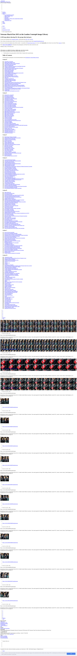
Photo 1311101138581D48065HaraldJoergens (10, 542)
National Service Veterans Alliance (10, 139)
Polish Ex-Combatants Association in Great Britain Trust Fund (15, 66)
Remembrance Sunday (4, 623)
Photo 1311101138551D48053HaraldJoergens (10, 465)
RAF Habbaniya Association (9, 244)
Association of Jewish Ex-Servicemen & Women (13, 83)
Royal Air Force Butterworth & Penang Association (13, 248)
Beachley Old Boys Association (10, 203)
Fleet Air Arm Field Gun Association (11, 104)
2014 (28, 39)
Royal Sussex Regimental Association (11, 187)
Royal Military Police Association (10, 222)
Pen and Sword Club (8, 154)
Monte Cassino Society (8, 141)
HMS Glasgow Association (9, 114)
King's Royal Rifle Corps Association (11, 169)
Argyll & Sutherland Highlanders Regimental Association (14, 178)
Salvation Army (7, 262)
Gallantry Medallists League (9, 142)
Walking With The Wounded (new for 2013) (12, 90)
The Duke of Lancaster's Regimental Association (13, 160)
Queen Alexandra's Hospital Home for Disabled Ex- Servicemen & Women (17, 88)
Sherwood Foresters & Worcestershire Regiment (13, 163)
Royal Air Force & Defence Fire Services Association (13, 245)
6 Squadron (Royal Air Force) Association (12, 242)
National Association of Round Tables (11, 292)
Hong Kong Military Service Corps (10, 69)
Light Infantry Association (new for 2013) (11, 170)
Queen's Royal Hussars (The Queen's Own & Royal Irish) (14, 195)
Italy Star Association (8, 140)
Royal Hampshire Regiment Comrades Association (13, 188)
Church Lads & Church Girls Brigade (11, 305)
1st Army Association (8, 151)
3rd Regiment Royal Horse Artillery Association (12, 208)
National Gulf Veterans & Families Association (12, 144)
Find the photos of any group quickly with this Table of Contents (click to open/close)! (18, 53)
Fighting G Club (7, 283)
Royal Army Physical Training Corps (11, 227)
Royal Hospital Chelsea (8, 87)
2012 (32, 39)
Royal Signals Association (9, 214)
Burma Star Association (8, 146)
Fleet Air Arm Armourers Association (11, 101)
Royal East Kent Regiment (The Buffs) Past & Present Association (16, 186)
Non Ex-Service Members (10, 287)
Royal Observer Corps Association (10, 239)
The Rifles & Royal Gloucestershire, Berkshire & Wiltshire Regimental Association (18, 166)
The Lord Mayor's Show (9, 15)
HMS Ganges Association (9, 113)
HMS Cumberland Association (10, 112)
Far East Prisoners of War (9, 147)
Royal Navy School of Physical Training (11, 127)
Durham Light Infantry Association (10, 168)
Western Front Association (9, 289)
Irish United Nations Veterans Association (11, 76)
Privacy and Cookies (3, 636)
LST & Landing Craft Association (10, 110)
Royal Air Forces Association (9, 232)
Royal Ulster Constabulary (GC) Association (12, 273)
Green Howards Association (9, 161)
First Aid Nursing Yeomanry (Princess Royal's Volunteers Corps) (15, 82)
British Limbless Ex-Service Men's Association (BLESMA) (14, 85)
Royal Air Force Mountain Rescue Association (12, 247)
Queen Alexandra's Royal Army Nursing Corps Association (14, 228)
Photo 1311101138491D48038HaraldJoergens (10, 329)
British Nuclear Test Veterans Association (11, 84)
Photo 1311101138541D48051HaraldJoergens (10, 445)
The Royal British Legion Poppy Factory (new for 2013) (14, 72)
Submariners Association (9, 130)
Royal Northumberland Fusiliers (10, 159)
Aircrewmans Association (9, 99)
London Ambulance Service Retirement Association (13, 269)
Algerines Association (8, 117)
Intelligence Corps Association (10, 226)
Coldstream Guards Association (10, 181)
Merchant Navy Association (9, 94)
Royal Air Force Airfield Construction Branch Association (14, 250)
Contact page (11, 634)
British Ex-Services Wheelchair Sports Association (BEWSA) (15, 86)
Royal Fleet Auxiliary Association (10, 123)
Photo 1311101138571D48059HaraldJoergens (10, 503)
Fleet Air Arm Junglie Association (10, 105)
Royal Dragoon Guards (8, 194)
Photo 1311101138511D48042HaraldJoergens (10, 368)
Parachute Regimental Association (10, 173)
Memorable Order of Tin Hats (9, 148)
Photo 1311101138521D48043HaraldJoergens (10, 387)
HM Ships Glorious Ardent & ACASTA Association (13, 281)
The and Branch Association (11, 223)
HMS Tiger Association (8, 116)
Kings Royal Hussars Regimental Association (12, 196)
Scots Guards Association (9, 182)
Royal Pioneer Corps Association (10, 218)
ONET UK (6, 77)
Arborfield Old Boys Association (10, 204)
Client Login (2, 621)
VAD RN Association (8, 121)
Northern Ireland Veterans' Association (11, 75)
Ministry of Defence (8, 286)
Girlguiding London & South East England (12, 302)
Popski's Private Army (8, 153)
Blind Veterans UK (8, 192)
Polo (1, 626)
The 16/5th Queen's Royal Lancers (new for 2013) (13, 197)
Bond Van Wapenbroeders (9, 65)
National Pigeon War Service (9, 143)
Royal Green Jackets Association (10, 172)
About (4, 22)
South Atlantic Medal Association (10, 80)
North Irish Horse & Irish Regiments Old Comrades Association (15, 201)
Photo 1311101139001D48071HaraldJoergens (10, 581)
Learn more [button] (14, 654)
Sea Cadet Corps (7, 297)
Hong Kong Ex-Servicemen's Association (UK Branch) (14, 68)
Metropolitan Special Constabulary (10, 267)
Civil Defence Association (9, 264)
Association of (8, 122)
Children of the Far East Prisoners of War (11, 260)
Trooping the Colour (8, 20)
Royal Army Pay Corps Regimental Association (12, 224)
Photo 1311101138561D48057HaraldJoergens (10, 484)
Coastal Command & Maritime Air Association (12, 253)
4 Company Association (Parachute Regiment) (12, 184)
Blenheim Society (7, 252)
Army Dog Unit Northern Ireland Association (12, 200)
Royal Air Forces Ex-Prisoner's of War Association (13, 234)
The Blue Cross (7, 279)
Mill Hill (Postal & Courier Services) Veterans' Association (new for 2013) (17, 213)
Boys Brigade (7, 303)
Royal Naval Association (9, 95)
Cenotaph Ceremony (15, 39)
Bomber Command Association (10, 238)
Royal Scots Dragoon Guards (9, 193)
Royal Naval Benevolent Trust (10, 126)
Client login (2, 0)
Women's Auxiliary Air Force (9, 251)
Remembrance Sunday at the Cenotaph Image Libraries (14, 18)
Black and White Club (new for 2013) (11, 155)
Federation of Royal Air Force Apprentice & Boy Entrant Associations (16, 235)
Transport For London (8, 257)
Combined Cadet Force (8, 298)
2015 (26, 39)
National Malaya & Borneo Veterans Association (13, 137)
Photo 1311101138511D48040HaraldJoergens (10, 349)
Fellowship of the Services (9, 145)
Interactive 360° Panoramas (4, 628)
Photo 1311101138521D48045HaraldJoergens (10, 407)
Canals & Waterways (3, 625)
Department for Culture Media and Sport (32, 57)
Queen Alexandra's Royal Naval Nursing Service (13, 120)
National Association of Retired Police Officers (12, 266)
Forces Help (8, 81)
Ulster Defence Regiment (9, 74)
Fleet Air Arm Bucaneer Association (10, 103)
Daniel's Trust (7, 276)
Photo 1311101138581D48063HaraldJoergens (10, 523)
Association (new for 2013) (10, 171)
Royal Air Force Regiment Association (11, 233)
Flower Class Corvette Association (10, 109)
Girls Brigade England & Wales (10, 304)
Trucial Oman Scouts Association (10, 64)
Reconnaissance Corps (8, 219)
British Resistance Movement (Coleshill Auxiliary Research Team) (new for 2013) (18, 265)
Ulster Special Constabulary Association (11, 274)
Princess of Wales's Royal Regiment (11, 185)
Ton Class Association (8, 118)
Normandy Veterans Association (10, 138)
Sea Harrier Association (8, 108)
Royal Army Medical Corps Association (11, 220)
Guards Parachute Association (10, 183)
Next (3, 318)
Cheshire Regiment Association (10, 162)
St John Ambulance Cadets (9, 307)
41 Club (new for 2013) (9, 295)
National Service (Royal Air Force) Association (12, 240)
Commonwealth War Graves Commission (12, 275)
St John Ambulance (8, 270)
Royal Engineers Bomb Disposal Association (12, 211)
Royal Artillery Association (9, 209)
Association (8, 216)
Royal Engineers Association (9, 210)
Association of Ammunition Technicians (11, 202)
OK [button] (71, 653)
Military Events (7, 16)
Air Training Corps (8, 300)
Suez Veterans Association (9, 149)
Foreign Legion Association (9, 70)
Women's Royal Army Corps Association (11, 205)
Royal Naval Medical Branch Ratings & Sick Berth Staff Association (16, 125)
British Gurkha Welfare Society (10, 62)
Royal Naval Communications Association (12, 124)
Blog (3, 21)
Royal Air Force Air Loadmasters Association (12, 236)
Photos (4, 13)
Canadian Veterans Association (10, 67)
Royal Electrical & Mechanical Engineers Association (13, 221)
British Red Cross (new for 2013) (10, 308)
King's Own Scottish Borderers (10, 175)
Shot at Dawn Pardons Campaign (10, 290)
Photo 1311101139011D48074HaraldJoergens (10, 600)
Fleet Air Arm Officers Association (10, 106)
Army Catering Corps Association (10, 217)
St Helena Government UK (9, 78)
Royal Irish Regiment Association (10, 167)
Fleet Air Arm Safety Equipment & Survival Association (14, 107)
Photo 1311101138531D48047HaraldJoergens (10, 426)
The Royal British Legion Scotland (10, 73)
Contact (4, 23)
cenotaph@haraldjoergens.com (39, 41)
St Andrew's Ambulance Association (11, 271)
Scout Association (8, 301)
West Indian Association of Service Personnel (12, 63)
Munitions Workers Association (10, 259)
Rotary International (8, 294)
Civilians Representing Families (10, 277)
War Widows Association (9, 61)
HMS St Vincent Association (9, 115)
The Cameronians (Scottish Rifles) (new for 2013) (13, 179)
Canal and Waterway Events (9, 14)
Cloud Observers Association (9, 100)
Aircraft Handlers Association (9, 97)
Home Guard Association (9, 207)
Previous (4, 317)
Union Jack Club (7, 288)
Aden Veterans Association (8, 150)
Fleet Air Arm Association (9, 102)
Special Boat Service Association (10, 129)
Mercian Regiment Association (10, 164)
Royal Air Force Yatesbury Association (11, 249)
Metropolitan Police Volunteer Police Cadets (12, 306)
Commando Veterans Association (10, 79)
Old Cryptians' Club (8, 282)
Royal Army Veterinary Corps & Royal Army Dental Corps (14, 225)
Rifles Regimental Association (10, 165)
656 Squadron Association (9, 206)
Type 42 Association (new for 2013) (10, 119)
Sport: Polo (6, 17)
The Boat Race (2, 624)
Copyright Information (4, 637)
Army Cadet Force (8, 299)
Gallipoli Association (8, 285)
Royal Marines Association (9, 96)
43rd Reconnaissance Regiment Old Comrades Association (14, 199)
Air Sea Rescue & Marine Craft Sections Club (12, 246)
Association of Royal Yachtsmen (10, 131)
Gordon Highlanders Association (10, 177)
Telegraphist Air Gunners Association (11, 98)
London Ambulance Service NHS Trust (11, 268)
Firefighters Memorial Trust (9, 272)
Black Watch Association (9, 176)
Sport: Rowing (7, 19)
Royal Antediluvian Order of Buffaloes (11, 291)
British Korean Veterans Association (10, 136)
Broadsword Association (9, 132)
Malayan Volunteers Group (9, 284)
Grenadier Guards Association (10, 180)
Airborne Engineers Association (10, 212)
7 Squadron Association (8, 243)
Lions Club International (9, 293)
